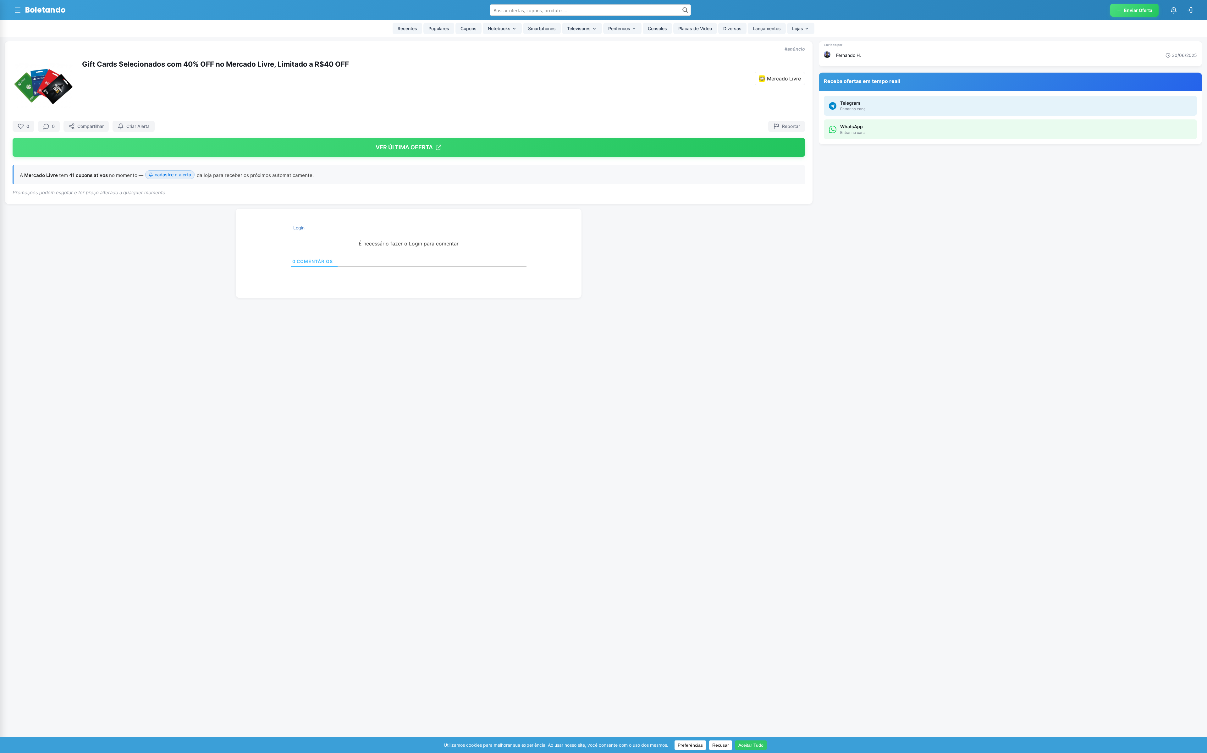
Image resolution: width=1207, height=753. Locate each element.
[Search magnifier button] (685, 10)
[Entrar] (1189, 10)
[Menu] (17, 10)
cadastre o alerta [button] (173, 174)
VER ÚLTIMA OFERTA (404, 147)
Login (298, 227)
